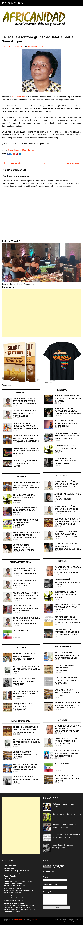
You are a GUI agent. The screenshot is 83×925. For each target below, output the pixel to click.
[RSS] (22, 3)
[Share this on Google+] (14, 154)
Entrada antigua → (73, 163)
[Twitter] (3, 3)
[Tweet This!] (11, 154)
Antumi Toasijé (10, 876)
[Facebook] (5, 3)
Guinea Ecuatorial (15, 150)
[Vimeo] (15, 3)
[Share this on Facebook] (8, 154)
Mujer (24, 150)
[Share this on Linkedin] (20, 154)
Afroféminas (9, 869)
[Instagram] (9, 3)
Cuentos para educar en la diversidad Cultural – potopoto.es (19, 882)
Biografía (7, 878)
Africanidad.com (19, 97)
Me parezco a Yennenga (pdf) (14, 885)
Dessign (64, 920)
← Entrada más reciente (11, 163)
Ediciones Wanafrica (12, 888)
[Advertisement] (41, 313)
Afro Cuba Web (10, 866)
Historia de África (11, 896)
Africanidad (18, 920)
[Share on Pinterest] (17, 154)
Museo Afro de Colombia (14, 903)
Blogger (34, 920)
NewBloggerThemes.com (72, 922)
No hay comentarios (35, 46)
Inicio (44, 163)
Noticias (30, 150)
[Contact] (19, 3)
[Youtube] (12, 3)
